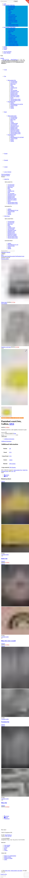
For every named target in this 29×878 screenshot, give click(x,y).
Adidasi (12, 102)
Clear (15, 433)
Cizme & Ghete (13, 105)
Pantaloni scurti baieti (6, 347)
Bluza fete (4, 802)
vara (14, 471)
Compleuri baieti (14, 123)
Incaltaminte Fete (11, 101)
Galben (10, 459)
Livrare (5, 847)
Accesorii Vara (11, 7)
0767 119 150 (6, 59)
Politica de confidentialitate (10, 855)
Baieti (5, 111)
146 (10, 448)
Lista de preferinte (7, 51)
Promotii (5, 48)
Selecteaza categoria (5, 252)
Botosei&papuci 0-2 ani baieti (17, 137)
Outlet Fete (6, 179)
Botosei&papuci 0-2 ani (13, 210)
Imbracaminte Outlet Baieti (9, 27)
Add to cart (4, 436)
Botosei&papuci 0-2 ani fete (16, 104)
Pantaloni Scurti (11, 19)
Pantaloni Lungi (11, 17)
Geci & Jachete (11, 14)
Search (15, 1)
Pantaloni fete (5, 722)
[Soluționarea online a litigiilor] (8, 868)
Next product (4, 303)
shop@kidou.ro (14, 59)
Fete (5, 76)
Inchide (2, 58)
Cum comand (7, 845)
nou (12, 471)
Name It (3, 561)
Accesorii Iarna (11, 6)
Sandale (12, 108)
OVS (11, 424)
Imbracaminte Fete (12, 80)
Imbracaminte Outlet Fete (9, 5)
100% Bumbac (12, 467)
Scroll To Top (4, 874)
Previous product (5, 258)
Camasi (10, 12)
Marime (3, 432)
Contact (5, 49)
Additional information (9, 438)
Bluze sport (10, 9)
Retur (5, 849)
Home (2, 256)
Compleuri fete (13, 87)
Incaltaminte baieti (12, 134)
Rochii (9, 23)
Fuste (9, 13)
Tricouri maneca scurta (13, 26)
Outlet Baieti (7, 216)
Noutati (5, 46)
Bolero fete (4, 558)
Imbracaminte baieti (12, 115)
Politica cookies (7, 857)
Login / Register (7, 52)
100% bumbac (12, 463)
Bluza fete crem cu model (8, 641)
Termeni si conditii (8, 858)
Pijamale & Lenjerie (12, 20)
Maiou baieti (4, 302)
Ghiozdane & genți (12, 16)
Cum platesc (7, 846)
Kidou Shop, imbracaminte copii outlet (13, 870)
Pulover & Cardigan (12, 21)
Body (9, 10)
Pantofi (12, 106)
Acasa (4, 3)
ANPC (5, 859)
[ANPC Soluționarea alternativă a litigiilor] (8, 864)
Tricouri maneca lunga (13, 24)
